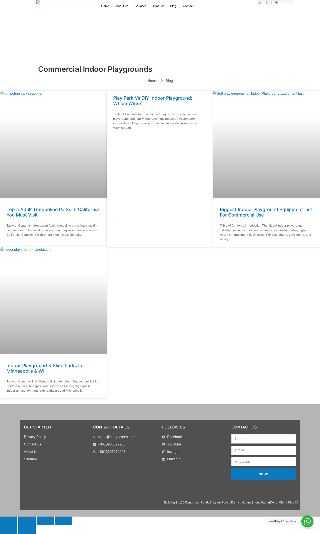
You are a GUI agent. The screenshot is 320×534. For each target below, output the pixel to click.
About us (122, 6)
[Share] (45, 521)
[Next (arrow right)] (27, 529)
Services (141, 6)
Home (105, 6)
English (271, 2)
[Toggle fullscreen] (27, 521)
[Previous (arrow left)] (8, 529)
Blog (173, 6)
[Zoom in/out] (8, 521)
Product (158, 6)
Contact (188, 6)
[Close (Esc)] (63, 521)
